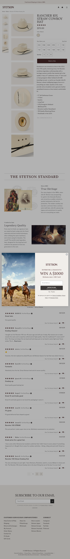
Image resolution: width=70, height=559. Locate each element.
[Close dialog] (67, 254)
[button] (51, 288)
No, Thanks (52, 291)
